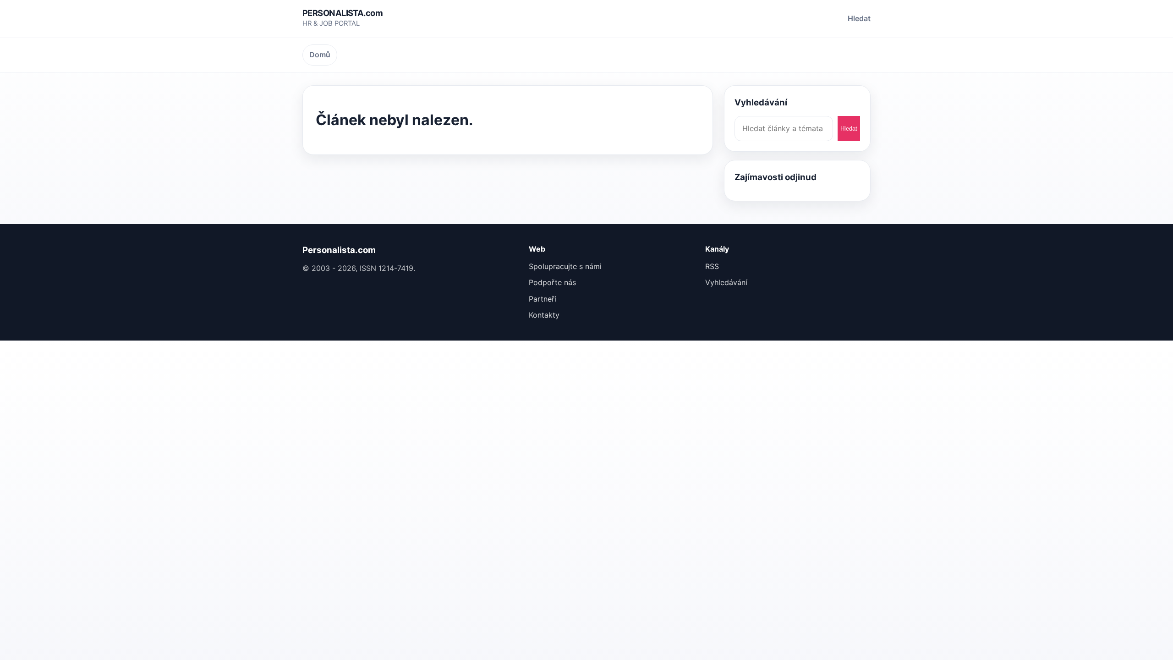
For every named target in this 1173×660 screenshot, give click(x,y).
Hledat (859, 18)
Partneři (542, 298)
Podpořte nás (552, 282)
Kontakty (544, 314)
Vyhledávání (726, 282)
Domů (319, 54)
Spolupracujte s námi (565, 266)
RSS (712, 266)
